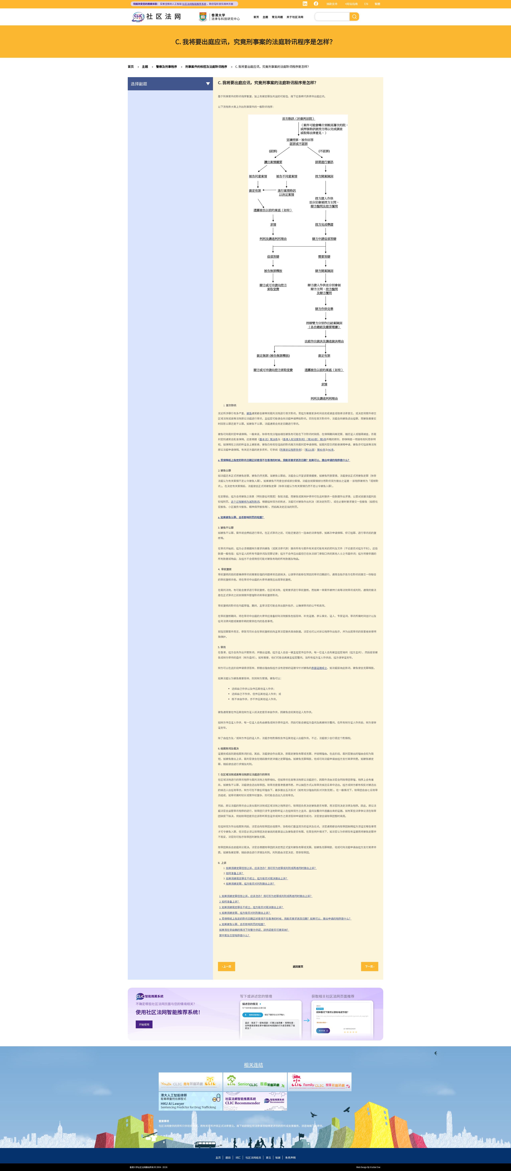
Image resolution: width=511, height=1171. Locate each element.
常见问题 (277, 17)
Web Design (361, 1167)
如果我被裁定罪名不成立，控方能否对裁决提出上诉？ (257, 878)
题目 (228, 1157)
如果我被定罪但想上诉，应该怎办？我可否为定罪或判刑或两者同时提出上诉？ (271, 868)
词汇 (238, 1157)
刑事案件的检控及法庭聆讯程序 (206, 66)
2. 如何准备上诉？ (229, 901)
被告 (249, 413)
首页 (256, 17)
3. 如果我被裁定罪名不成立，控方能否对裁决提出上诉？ (251, 907)
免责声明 (290, 1157)
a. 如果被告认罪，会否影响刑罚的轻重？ (242, 924)
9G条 (331, 449)
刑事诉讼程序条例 (290, 449)
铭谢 (277, 1157)
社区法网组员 (253, 1157)
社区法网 (165, 16)
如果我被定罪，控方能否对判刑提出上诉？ (250, 883)
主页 (218, 1157)
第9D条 (321, 449)
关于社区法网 (295, 17)
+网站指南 (351, 4)
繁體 (377, 4)
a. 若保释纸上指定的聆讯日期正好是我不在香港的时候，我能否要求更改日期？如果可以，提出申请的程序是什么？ (285, 918)
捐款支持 (332, 4)
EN (366, 4)
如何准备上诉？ (235, 873)
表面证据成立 (319, 668)
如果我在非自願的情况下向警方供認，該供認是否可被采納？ (254, 930)
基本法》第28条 (268, 439)
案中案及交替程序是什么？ (234, 935)
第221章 (309, 449)
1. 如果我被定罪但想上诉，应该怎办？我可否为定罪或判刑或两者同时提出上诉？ (266, 896)
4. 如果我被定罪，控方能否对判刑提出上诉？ (245, 913)
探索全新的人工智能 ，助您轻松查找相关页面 (183, 3)
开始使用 (144, 1024)
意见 (268, 1157)
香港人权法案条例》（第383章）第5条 (304, 439)
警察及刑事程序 (166, 66)
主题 (265, 17)
